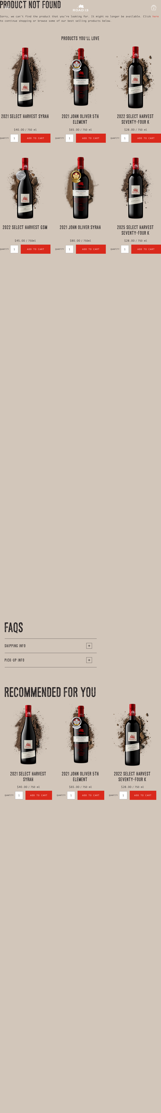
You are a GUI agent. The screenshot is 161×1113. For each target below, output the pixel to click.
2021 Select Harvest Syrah (25, 116)
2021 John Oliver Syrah (80, 227)
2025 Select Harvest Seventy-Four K (135, 230)
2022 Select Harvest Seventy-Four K (135, 119)
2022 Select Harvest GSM (25, 227)
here (156, 16)
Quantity (4, 138)
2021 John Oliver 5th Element (80, 119)
